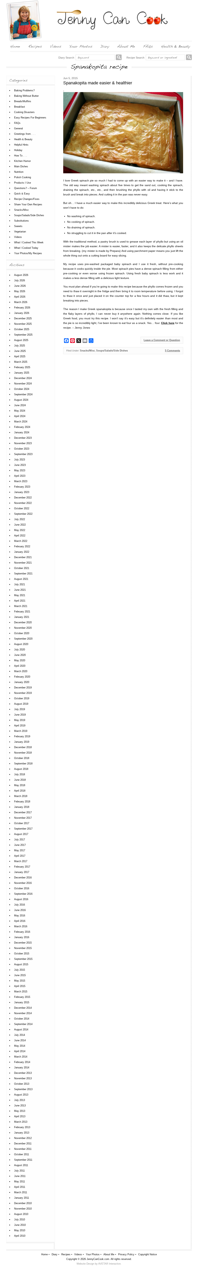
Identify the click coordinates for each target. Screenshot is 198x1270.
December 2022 (23, 497)
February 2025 (22, 367)
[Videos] (55, 46)
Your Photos (93, 1254)
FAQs (17, 123)
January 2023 (21, 492)
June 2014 (20, 1040)
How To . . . (20, 155)
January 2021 (21, 617)
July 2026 (19, 280)
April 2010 (19, 1235)
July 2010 (19, 1219)
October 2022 (21, 508)
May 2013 (19, 1110)
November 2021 (23, 562)
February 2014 (22, 1062)
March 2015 (20, 991)
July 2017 (19, 839)
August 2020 (21, 644)
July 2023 (19, 459)
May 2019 (19, 720)
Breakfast (19, 106)
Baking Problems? (24, 90)
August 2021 (21, 579)
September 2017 (23, 828)
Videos (18, 237)
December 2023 (23, 437)
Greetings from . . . (24, 133)
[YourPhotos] (80, 46)
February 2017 (22, 866)
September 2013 (23, 1089)
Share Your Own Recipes (28, 204)
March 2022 (20, 541)
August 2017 (21, 834)
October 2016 (21, 888)
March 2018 (20, 796)
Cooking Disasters (24, 112)
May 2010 (19, 1230)
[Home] (15, 46)
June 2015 (20, 975)
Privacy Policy (126, 1254)
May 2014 (19, 1045)
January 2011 (21, 1197)
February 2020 (22, 676)
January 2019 (21, 741)
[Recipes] (35, 46)
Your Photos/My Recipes (28, 253)
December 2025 (23, 318)
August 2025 (21, 340)
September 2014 (23, 1024)
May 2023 (19, 470)
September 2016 (23, 893)
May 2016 (19, 915)
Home (44, 1254)
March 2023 (20, 481)
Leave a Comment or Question (162, 340)
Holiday (18, 150)
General (18, 128)
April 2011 (19, 1186)
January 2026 (21, 313)
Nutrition (18, 171)
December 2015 (23, 942)
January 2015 (21, 1002)
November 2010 (23, 1208)
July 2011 (19, 1170)
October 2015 (21, 953)
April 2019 (19, 725)
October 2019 (21, 698)
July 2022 (19, 519)
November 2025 (23, 323)
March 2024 (20, 421)
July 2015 (19, 969)
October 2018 (21, 758)
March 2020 (20, 671)
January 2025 (21, 372)
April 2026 (19, 296)
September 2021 (23, 573)
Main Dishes (21, 166)
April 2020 (19, 665)
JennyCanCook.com (98, 1259)
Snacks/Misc (87, 350)
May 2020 (19, 660)
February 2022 (22, 546)
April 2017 (19, 855)
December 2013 (23, 1072)
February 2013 (22, 1127)
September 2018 (23, 763)
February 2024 (22, 427)
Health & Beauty (23, 139)
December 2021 (23, 557)
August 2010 (21, 1214)
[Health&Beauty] (175, 46)
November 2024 (23, 383)
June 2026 (20, 285)
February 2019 (22, 736)
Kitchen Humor (22, 161)
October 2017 (21, 823)
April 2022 (19, 535)
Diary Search (66, 57)
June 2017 (20, 845)
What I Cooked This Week (29, 242)
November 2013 (23, 1078)
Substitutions (21, 220)
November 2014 (23, 1013)
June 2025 (20, 351)
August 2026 (21, 275)
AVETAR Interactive (109, 1263)
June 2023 (20, 465)
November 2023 (23, 443)
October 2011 (21, 1154)
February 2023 (22, 486)
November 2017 (23, 817)
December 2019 (23, 687)
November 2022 (23, 503)
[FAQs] (148, 46)
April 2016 (19, 920)
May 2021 (19, 595)
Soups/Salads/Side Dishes (112, 350)
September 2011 (23, 1159)
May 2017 (19, 850)
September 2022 (23, 513)
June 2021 (20, 589)
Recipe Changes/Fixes (26, 199)
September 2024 (23, 394)
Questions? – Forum (25, 188)
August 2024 (21, 399)
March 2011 (20, 1192)
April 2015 (19, 986)
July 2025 (19, 345)
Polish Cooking (22, 177)
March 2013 (20, 1121)
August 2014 (21, 1029)
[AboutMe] (126, 46)
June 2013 (20, 1105)
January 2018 (21, 807)
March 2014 (20, 1056)
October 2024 (21, 389)
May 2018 (19, 785)
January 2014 (21, 1067)
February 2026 (22, 307)
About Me (108, 1254)
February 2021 (22, 611)
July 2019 (19, 709)
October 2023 (21, 448)
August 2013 (21, 1094)
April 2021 (19, 600)
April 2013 (19, 1116)
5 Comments (172, 350)
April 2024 (19, 416)
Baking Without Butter (26, 95)
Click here (167, 323)
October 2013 (21, 1083)
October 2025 (21, 329)
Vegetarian (20, 231)
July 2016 (19, 904)
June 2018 (20, 779)
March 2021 (20, 606)
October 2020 (21, 633)
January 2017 (21, 872)
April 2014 (19, 1051)
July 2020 (19, 649)
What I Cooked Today (26, 247)
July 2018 (19, 774)
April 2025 (19, 356)
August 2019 (21, 703)
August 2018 (21, 769)
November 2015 (23, 948)
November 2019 (23, 693)
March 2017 (20, 861)
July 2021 (19, 584)
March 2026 (20, 302)
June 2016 (20, 910)
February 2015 (22, 996)
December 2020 (23, 622)
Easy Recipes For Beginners (30, 117)
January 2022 (21, 551)
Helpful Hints (21, 144)
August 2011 (21, 1165)
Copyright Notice (147, 1254)
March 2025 (20, 361)
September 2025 (23, 334)
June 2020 (20, 655)
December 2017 (23, 812)
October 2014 (21, 1018)
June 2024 (20, 405)
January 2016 (21, 937)
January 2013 (21, 1132)
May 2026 (19, 291)
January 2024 (21, 432)
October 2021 (21, 568)
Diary (54, 1254)
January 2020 (21, 682)
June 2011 (20, 1176)
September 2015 (23, 958)
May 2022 (19, 530)
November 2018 (23, 752)
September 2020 (23, 638)
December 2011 (23, 1143)
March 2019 (20, 731)
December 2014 (23, 1007)
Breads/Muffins (22, 101)
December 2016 (23, 877)
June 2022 (20, 524)
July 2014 (19, 1034)
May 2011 (19, 1181)
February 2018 (22, 801)
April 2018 (19, 790)
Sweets (18, 226)
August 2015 (21, 964)
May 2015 (19, 980)
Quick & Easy (22, 193)
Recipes (65, 1254)
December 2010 (23, 1203)
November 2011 (23, 1148)
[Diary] (105, 46)
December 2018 (23, 747)
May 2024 (19, 410)
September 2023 (23, 454)
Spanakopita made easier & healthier (97, 82)
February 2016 (22, 931)
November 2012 (23, 1138)
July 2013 (19, 1100)
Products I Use (22, 182)
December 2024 (23, 378)
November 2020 (23, 627)
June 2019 (20, 714)
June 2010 (20, 1224)
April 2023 (19, 475)
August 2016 (21, 899)
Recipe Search (135, 57)
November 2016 (23, 882)
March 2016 (20, 926)
